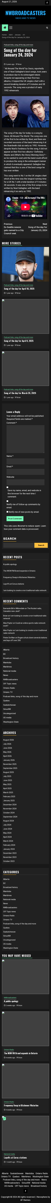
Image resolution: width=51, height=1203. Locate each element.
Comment (12, 423)
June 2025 (7, 780)
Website (10, 477)
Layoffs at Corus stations (13, 584)
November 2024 (9, 809)
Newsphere (42, 1197)
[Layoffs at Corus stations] (25, 1133)
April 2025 (7, 788)
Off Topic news (9, 684)
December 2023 (9, 853)
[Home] (5, 28)
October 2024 (9, 813)
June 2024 (7, 829)
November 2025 (9, 764)
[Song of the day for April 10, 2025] (25, 264)
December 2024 (9, 805)
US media (7, 717)
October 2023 (9, 861)
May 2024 (7, 833)
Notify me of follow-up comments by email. (23, 506)
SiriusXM (7, 709)
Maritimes (7, 667)
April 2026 (7, 756)
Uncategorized (9, 713)
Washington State (11, 722)
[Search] (47, 27)
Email (10, 466)
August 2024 (8, 821)
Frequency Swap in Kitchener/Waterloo (19, 577)
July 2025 (7, 776)
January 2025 (9, 801)
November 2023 (9, 857)
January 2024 (9, 849)
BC (4, 654)
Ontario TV (8, 692)
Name (10, 456)
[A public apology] (25, 976)
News (5, 675)
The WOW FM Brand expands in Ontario (19, 571)
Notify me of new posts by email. (24, 512)
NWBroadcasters (25, 13)
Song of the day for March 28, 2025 (20, 393)
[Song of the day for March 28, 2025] (25, 368)
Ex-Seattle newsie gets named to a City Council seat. (14, 229)
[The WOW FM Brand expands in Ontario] (25, 1029)
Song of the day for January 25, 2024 (37, 227)
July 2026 (7, 744)
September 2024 (10, 817)
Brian (20, 64)
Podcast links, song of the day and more (18, 45)
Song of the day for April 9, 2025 (18, 340)
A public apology (10, 564)
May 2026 (7, 752)
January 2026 (9, 760)
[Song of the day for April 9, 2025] (25, 316)
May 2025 (7, 784)
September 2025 (10, 768)
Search (9, 538)
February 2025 (9, 796)
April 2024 (7, 837)
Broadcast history (11, 658)
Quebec (6, 700)
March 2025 (8, 792)
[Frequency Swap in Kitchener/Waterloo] (25, 1081)
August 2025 (8, 772)
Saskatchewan (9, 705)
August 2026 (8, 740)
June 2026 (7, 748)
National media (9, 671)
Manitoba (7, 662)
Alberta (6, 650)
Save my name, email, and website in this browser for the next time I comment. (24, 493)
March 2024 (8, 841)
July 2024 (7, 825)
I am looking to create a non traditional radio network (24, 590)
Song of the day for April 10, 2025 (19, 288)
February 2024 (9, 845)
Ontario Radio (9, 688)
